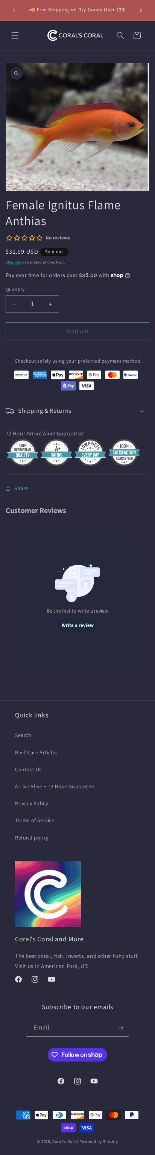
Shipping (13, 262)
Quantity (15, 289)
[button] (15, 35)
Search (23, 735)
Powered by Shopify (98, 1141)
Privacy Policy (31, 803)
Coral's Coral (65, 1141)
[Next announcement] (141, 10)
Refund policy (32, 837)
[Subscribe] (120, 1028)
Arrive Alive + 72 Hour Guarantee (54, 786)
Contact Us (28, 769)
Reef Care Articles (36, 752)
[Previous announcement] (14, 10)
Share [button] (21, 488)
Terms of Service (35, 820)
